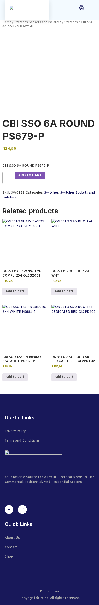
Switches (71, 22)
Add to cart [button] (15, 291)
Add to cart (30, 175)
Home (6, 22)
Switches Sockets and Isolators (37, 22)
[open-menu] (91, 10)
